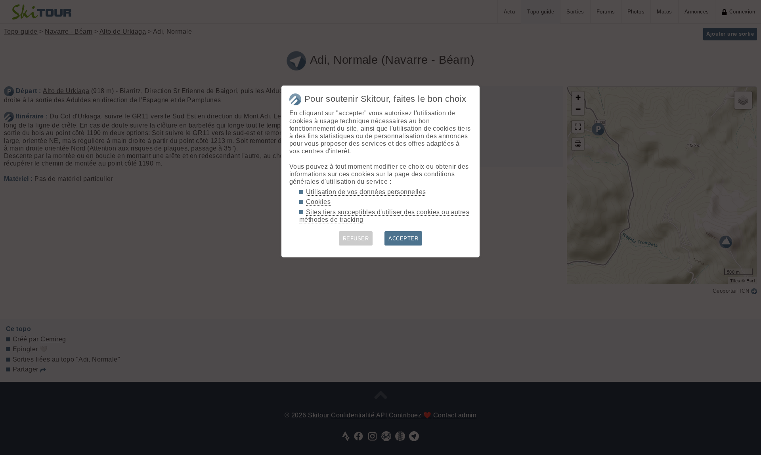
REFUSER (356, 239)
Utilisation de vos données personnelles (366, 191)
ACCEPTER (403, 239)
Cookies (318, 201)
